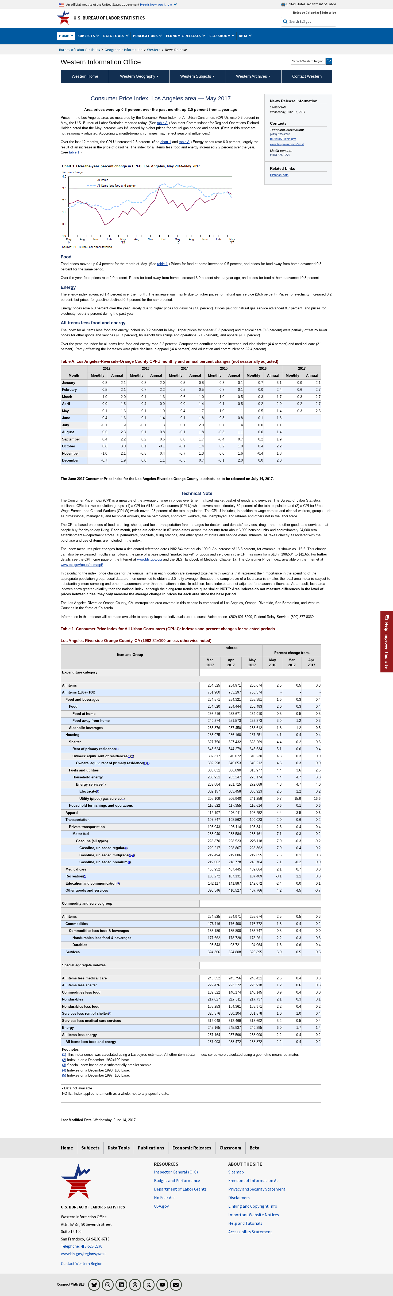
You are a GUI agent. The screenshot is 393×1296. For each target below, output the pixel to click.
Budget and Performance (177, 1180)
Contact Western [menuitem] (307, 76)
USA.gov (161, 1206)
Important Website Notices (253, 1214)
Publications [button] (146, 35)
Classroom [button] (220, 35)
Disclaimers (239, 1197)
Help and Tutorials (245, 1223)
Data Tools (119, 1148)
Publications (151, 1148)
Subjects (90, 1148)
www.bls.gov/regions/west (287, 144)
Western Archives (251, 76)
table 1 (74, 152)
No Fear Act (164, 1197)
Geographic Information (123, 49)
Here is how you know (156, 4)
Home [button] (64, 35)
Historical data (279, 174)
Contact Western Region (81, 1263)
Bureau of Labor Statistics (79, 49)
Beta (254, 1148)
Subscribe (328, 12)
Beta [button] (243, 35)
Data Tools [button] (114, 35)
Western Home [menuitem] (85, 76)
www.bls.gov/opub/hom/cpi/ (82, 565)
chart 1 (165, 142)
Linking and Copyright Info (252, 1206)
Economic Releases (191, 1148)
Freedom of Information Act (254, 1180)
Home (67, 1148)
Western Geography (137, 76)
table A (162, 123)
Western (153, 49)
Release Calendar (306, 12)
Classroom (230, 1148)
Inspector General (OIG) (176, 1172)
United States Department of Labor (311, 4)
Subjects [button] (87, 35)
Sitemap (236, 1172)
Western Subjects (195, 76)
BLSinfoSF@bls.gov (283, 138)
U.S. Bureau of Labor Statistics (109, 18)
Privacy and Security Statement (257, 1189)
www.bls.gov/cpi (149, 559)
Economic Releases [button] (184, 35)
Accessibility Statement (250, 1231)
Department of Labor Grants (180, 1189)
